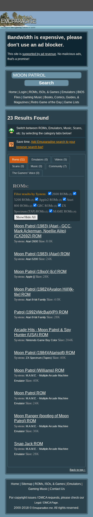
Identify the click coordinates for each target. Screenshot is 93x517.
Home (13, 92)
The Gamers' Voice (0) (25, 172)
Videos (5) (61, 159)
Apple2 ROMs (50, 200)
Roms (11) (18, 159)
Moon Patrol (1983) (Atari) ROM (42, 254)
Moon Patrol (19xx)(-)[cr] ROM (40, 271)
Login (23, 92)
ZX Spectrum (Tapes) (39, 357)
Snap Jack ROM (28, 444)
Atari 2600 (32, 241)
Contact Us (57, 489)
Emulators (68, 92)
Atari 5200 (32, 259)
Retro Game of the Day (46, 102)
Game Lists (71, 102)
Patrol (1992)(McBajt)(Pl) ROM (41, 312)
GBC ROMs (47, 205)
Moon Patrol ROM (30, 393)
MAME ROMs (64, 211)
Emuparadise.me (42, 507)
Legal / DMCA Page (46, 502)
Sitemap (26, 484)
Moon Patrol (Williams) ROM (39, 370)
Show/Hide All (26, 217)
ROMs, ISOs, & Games (44, 92)
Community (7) (58, 166)
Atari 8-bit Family (36, 299)
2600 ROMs (62, 194)
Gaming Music (32, 97)
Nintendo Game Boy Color (41, 340)
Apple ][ (30, 276)
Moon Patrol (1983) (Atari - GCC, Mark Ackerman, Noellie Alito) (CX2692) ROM (42, 231)
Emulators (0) (39, 159)
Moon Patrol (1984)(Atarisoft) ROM (44, 353)
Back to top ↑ (78, 469)
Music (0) (36, 166)
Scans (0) (18, 166)
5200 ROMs (24, 200)
